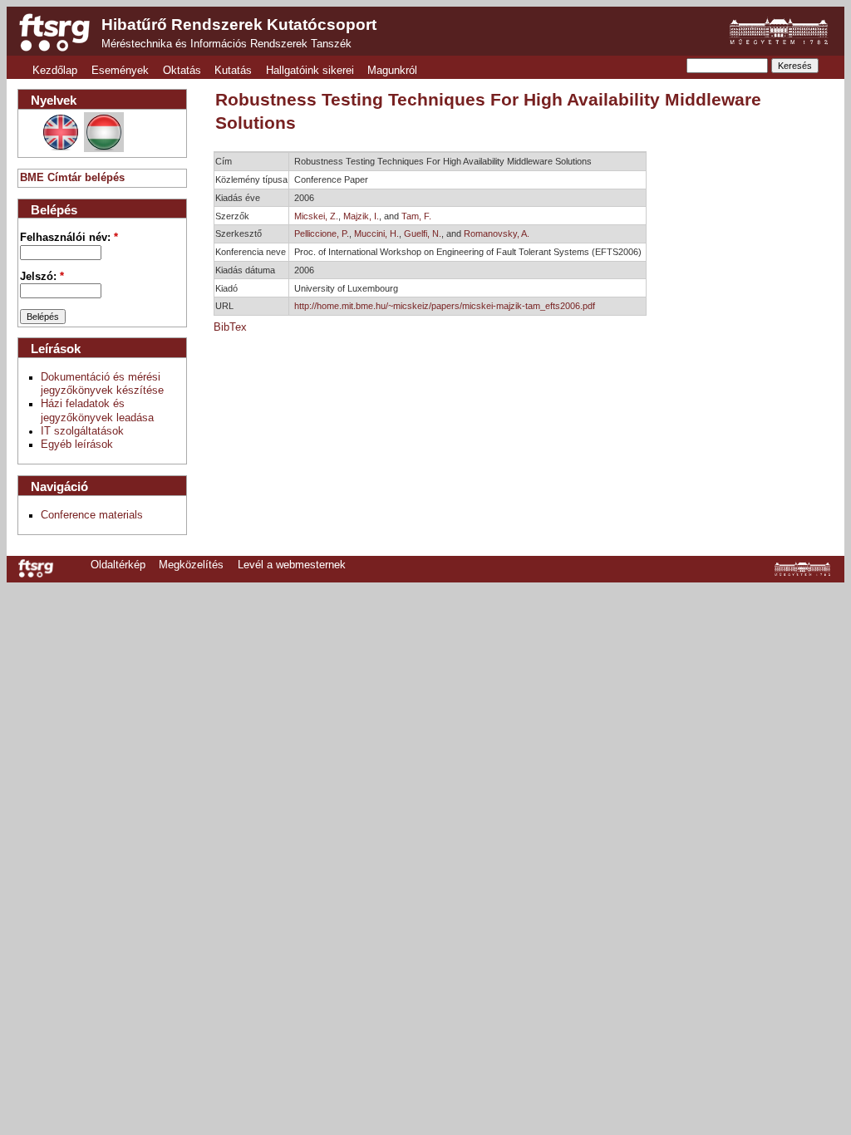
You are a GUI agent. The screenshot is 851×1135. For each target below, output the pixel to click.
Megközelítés (191, 565)
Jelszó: (42, 277)
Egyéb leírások (77, 444)
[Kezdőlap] (54, 32)
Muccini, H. (376, 233)
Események (120, 70)
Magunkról (392, 70)
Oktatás (182, 70)
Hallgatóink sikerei (310, 70)
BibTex (230, 327)
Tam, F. (416, 216)
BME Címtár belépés (72, 178)
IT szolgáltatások (82, 431)
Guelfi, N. (422, 233)
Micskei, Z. (316, 216)
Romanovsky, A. (496, 233)
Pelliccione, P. (321, 233)
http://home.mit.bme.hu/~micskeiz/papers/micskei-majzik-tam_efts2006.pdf (444, 306)
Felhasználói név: (69, 237)
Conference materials (92, 515)
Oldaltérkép (118, 565)
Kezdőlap (54, 70)
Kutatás (233, 70)
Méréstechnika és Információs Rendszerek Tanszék (226, 44)
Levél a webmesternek (292, 565)
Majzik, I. (361, 216)
